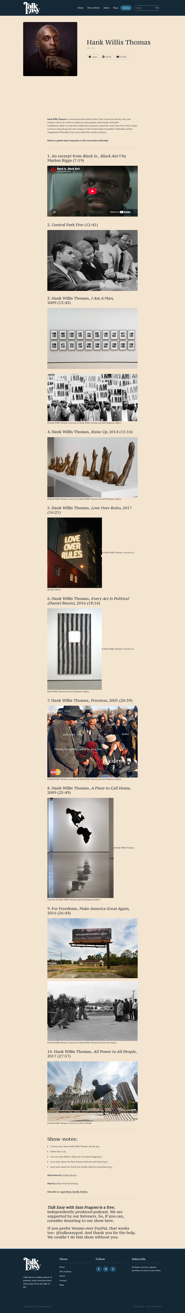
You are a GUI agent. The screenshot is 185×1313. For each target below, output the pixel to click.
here (104, 132)
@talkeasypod (69, 1232)
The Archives (93, 7)
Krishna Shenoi (69, 1175)
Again (122, 908)
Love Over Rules (106, 507)
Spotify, (76, 1191)
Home (80, 7)
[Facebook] (99, 1269)
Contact (63, 1280)
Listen (126, 7)
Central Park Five (67, 224)
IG (65, 1151)
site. (98, 1146)
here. (100, 1156)
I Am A (97, 298)
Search (156, 7)
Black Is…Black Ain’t (102, 155)
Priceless (99, 700)
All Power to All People (114, 1051)
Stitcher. (84, 1191)
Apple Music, (66, 1191)
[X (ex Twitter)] (113, 1269)
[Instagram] (106, 1269)
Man (108, 298)
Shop (115, 7)
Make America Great (98, 908)
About (106, 7)
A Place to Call (104, 788)
